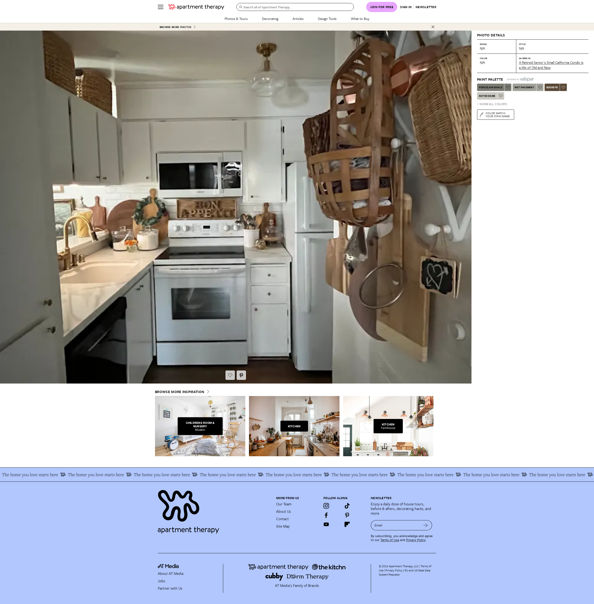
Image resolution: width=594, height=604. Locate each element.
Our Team (283, 504)
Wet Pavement (524, 87)
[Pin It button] (241, 375)
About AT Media (170, 573)
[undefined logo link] (196, 7)
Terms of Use (389, 540)
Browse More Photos (175, 27)
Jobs (161, 581)
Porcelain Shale (490, 87)
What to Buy (360, 18)
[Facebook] (326, 515)
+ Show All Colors (492, 104)
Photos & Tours (236, 18)
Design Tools (327, 18)
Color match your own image (498, 114)
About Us (283, 511)
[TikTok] (347, 506)
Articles (298, 18)
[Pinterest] (347, 515)
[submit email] (425, 525)
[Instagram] (326, 506)
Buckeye (552, 87)
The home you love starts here (59, 474)
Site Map (283, 526)
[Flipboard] (347, 524)
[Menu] (160, 7)
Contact (282, 519)
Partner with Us (170, 588)
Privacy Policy (416, 540)
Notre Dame (487, 95)
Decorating (270, 18)
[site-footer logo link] (168, 566)
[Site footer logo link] (214, 510)
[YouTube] (326, 524)
